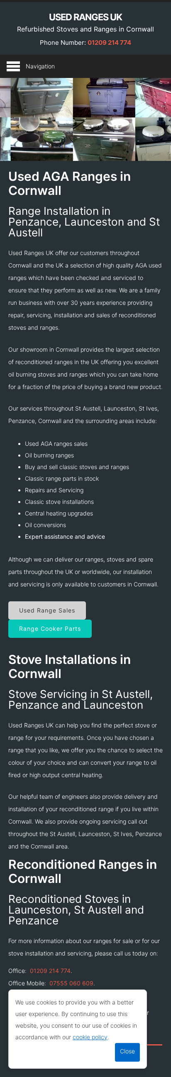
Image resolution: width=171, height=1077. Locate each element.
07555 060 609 (71, 983)
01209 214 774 (109, 42)
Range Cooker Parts (50, 628)
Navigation (40, 66)
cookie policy (90, 1037)
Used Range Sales (47, 610)
